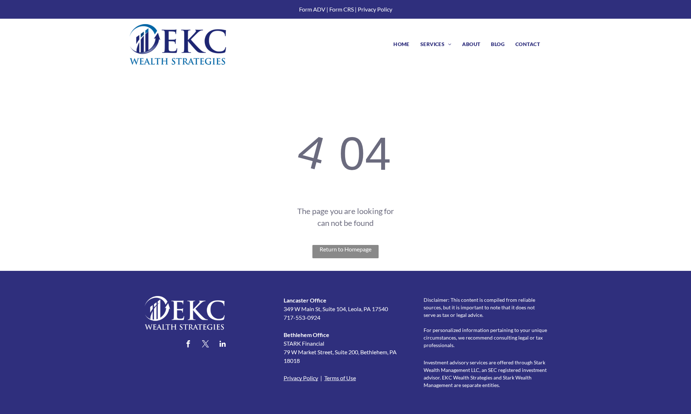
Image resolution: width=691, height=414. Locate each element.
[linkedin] (222, 344)
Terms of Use (340, 377)
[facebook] (188, 344)
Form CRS (341, 9)
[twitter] (205, 344)
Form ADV (312, 9)
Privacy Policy (375, 9)
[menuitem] (401, 44)
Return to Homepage (345, 249)
